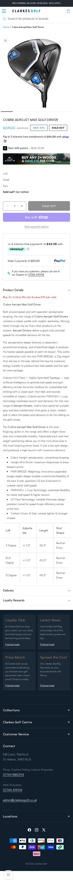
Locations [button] (10, 816)
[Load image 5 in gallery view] (66, 111)
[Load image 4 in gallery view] (54, 111)
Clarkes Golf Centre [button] (17, 722)
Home (6, 27)
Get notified (16, 192)
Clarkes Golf (41, 863)
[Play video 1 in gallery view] (19, 111)
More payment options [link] (37, 226)
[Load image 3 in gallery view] (42, 111)
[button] (4, 11)
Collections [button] (11, 710)
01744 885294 (13, 775)
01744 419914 (36, 274)
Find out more (12, 644)
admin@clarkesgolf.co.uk (20, 800)
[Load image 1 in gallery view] (7, 111)
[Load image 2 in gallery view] (31, 111)
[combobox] (36, 19)
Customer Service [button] (16, 734)
